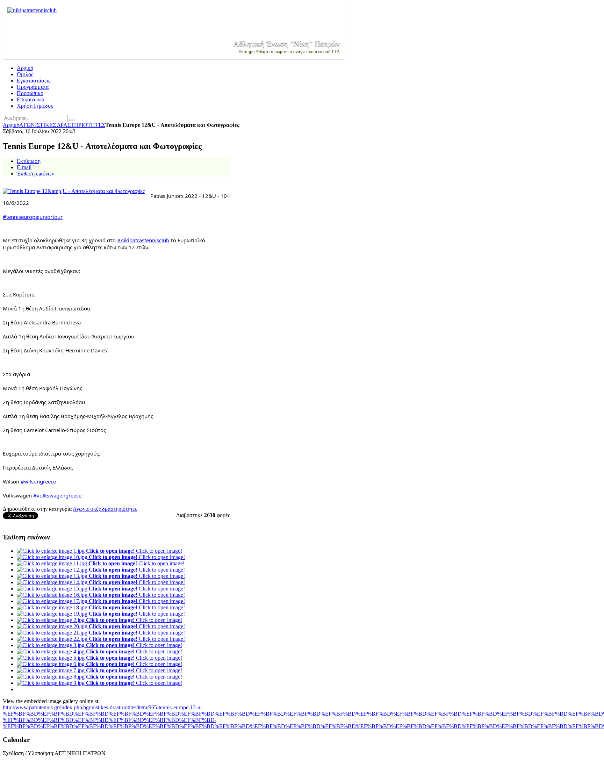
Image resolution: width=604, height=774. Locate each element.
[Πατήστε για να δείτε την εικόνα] (74, 191)
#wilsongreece (38, 481)
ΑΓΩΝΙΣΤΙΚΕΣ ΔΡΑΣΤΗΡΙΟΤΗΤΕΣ (62, 125)
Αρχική (11, 125)
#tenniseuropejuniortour (33, 216)
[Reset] (71, 120)
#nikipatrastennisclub (143, 240)
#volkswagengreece (57, 495)
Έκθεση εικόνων (35, 174)
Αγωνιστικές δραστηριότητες (105, 509)
